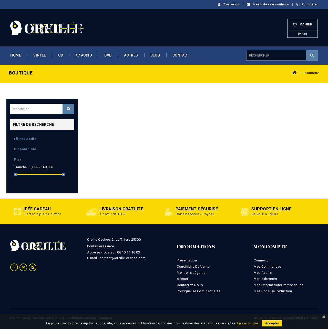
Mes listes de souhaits (270, 4)
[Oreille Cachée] (47, 27)
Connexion (230, 4)
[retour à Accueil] (294, 72)
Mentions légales (191, 273)
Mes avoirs (263, 273)
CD (60, 55)
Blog (155, 55)
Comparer (309, 4)
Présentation (187, 260)
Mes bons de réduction (273, 291)
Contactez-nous (190, 285)
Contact (180, 55)
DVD (108, 55)
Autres (131, 55)
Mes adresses (265, 279)
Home (15, 55)
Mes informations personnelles (278, 285)
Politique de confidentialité (198, 291)
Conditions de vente (193, 266)
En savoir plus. (248, 323)
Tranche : (21, 167)
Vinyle (39, 55)
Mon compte (270, 246)
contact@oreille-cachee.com (123, 258)
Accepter (272, 323)
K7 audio (83, 55)
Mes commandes (268, 266)
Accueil (183, 279)
